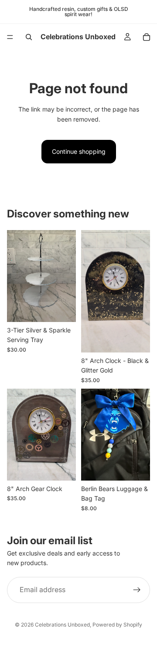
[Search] (28, 37)
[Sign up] (137, 589)
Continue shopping (79, 151)
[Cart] (146, 37)
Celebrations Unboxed (62, 624)
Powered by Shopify (117, 624)
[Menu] (10, 37)
